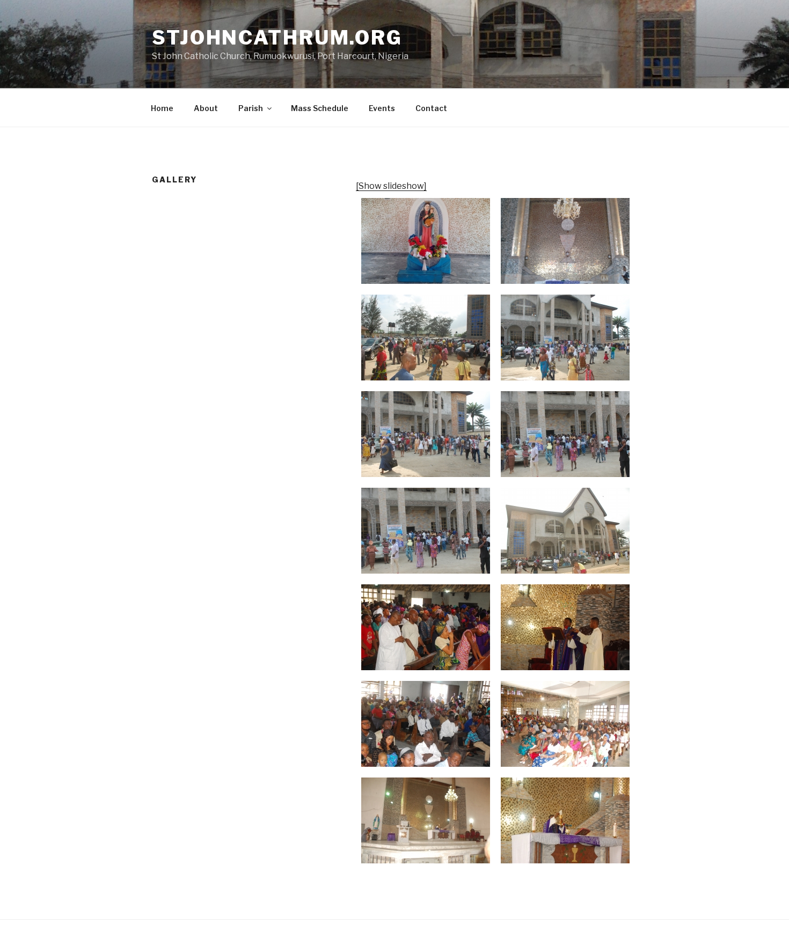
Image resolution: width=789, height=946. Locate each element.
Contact (431, 108)
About (206, 108)
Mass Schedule (319, 108)
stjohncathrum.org (277, 37)
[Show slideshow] (391, 186)
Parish (250, 108)
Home (162, 108)
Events (382, 108)
